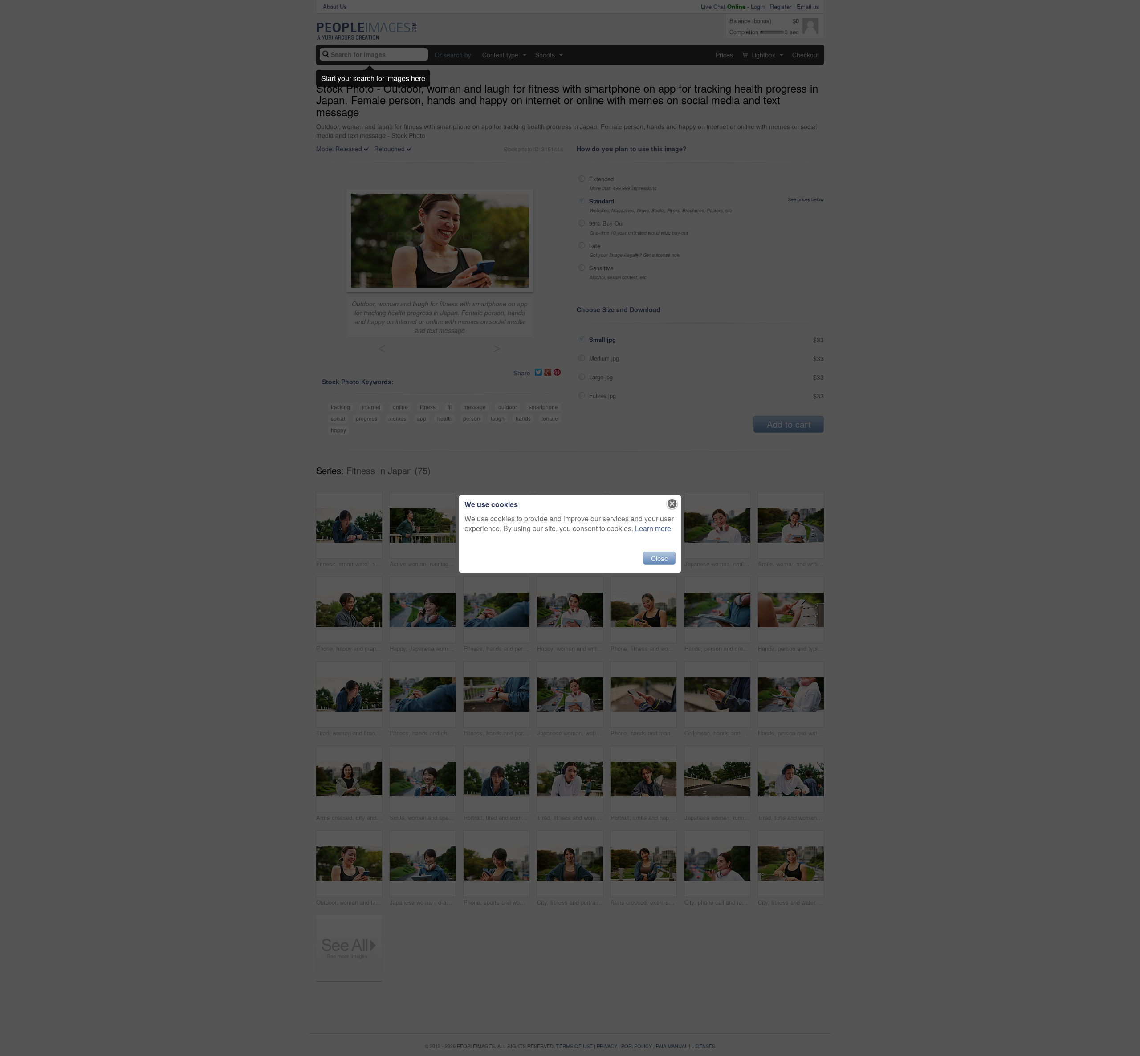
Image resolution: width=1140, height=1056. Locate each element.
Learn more (653, 528)
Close (659, 558)
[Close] (672, 504)
